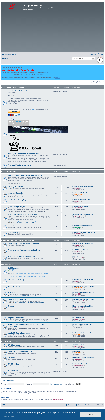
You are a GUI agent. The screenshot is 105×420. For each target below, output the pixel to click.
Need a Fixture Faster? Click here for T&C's (25, 175)
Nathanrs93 (78, 334)
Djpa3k (76, 281)
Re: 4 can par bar (78, 317)
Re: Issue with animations (81, 199)
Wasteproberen (58, 399)
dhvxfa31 (77, 359)
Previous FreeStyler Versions (19, 165)
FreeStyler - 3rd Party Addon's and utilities (17, 240)
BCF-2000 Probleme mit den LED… (84, 292)
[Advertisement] (52, 32)
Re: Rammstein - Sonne (80, 206)
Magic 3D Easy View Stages (19, 333)
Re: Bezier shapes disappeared (82, 225)
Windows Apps (14, 286)
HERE (46, 73)
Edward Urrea (78, 307)
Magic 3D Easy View (8, 314)
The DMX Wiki (13, 370)
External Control (8, 264)
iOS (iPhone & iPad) (16, 280)
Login (3, 381)
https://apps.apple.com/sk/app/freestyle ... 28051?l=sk (28, 276)
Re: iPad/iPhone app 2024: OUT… (83, 279)
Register (10, 381)
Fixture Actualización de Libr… (82, 306)
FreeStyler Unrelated (9, 341)
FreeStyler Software (15, 187)
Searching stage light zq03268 (82, 214)
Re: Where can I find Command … (83, 232)
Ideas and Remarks (15, 193)
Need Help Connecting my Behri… (84, 299)
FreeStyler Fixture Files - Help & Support (24, 214)
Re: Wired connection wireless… (83, 286)
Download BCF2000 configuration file (27, 296)
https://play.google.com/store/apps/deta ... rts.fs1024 (31, 273)
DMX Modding (13, 364)
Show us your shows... (17, 206)
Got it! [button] (90, 414)
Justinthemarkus (80, 301)
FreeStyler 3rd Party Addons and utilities (24, 250)
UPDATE (75, 256)
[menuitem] (14, 54)
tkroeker (77, 326)
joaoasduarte (78, 365)
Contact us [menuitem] (71, 405)
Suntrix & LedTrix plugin (17, 200)
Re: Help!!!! (76, 351)
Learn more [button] (9, 416)
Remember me (69, 384)
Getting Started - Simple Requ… (83, 186)
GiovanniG (78, 233)
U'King (27, 222)
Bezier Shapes (13, 226)
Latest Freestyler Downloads (12, 87)
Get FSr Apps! (13, 268)
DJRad (76, 188)
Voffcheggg (78, 207)
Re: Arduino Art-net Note (80, 364)
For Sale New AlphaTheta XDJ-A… (84, 357)
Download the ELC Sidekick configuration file (30, 302)
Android (11, 306)
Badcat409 (77, 245)
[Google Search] (93, 58)
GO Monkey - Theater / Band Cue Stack (23, 244)
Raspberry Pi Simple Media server (21, 256)
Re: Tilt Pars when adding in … (82, 324)
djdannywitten (79, 216)
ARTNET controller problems (82, 345)
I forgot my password (56, 384)
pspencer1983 (79, 319)
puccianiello (78, 346)
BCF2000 (11, 293)
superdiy (77, 251)
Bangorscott (78, 258)
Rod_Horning (78, 194)
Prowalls (19, 222)
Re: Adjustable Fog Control (81, 193)
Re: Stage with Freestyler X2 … (82, 333)
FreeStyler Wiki (14, 232)
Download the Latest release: (19, 91)
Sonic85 (77, 294)
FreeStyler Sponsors (16, 119)
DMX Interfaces (14, 345)
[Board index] (12, 6)
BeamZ (33, 222)
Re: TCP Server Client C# (80, 250)
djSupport (77, 227)
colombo (77, 201)
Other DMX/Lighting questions (20, 351)
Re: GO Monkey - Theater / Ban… (83, 243)
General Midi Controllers (17, 299)
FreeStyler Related (8, 171)
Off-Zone (11, 358)
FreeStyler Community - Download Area (23, 154)
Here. (32, 109)
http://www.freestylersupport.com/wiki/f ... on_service (24, 221)
